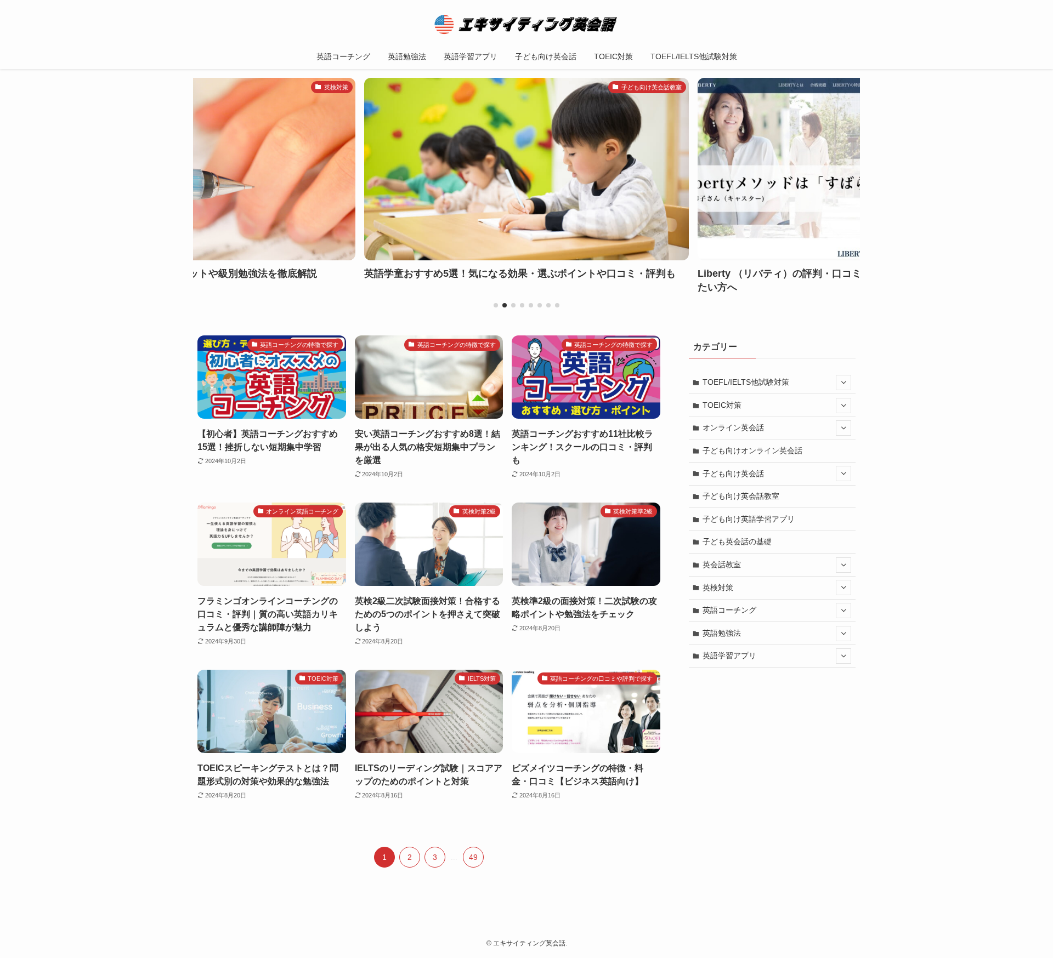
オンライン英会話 (733, 427)
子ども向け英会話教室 (741, 496)
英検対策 (718, 587)
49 (473, 857)
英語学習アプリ (729, 655)
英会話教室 (722, 564)
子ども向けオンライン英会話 (752, 450)
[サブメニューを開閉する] (843, 382)
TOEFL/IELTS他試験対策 (746, 382)
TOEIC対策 (722, 405)
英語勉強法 (722, 633)
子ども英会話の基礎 (737, 541)
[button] (496, 305)
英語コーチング (729, 610)
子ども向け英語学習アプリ (749, 519)
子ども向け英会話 (733, 473)
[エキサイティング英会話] (526, 24)
